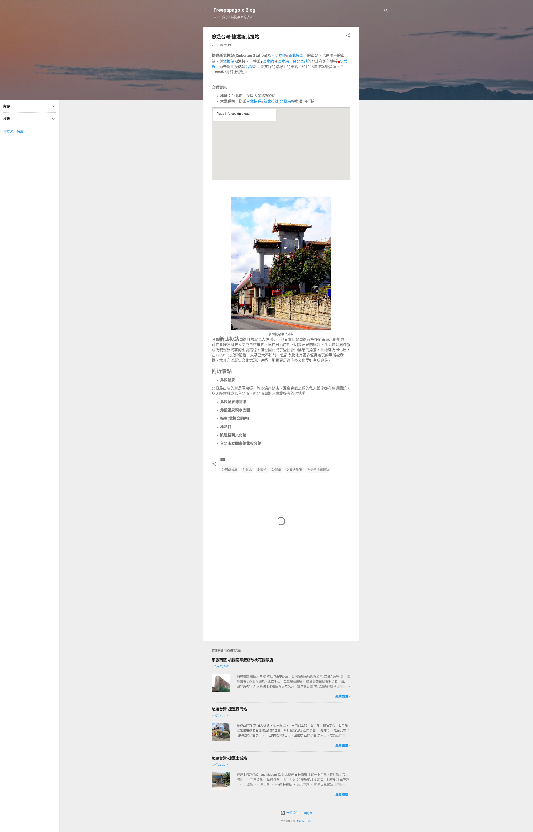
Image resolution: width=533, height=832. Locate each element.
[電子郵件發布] (222, 461)
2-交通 (261, 469)
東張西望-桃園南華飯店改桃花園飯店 (242, 660)
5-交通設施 (294, 469)
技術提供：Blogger (298, 813)
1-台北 (247, 469)
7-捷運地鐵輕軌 (318, 469)
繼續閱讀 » (342, 696)
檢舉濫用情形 (13, 131)
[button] (347, 36)
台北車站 (300, 61)
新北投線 (295, 55)
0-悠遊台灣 (229, 469)
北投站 (228, 61)
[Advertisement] (375, 89)
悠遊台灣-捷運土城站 (229, 758)
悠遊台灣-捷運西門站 (229, 709)
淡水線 (268, 61)
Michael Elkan (304, 821)
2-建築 (276, 469)
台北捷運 (278, 55)
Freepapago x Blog (234, 10)
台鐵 (249, 67)
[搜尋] (386, 11)
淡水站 (283, 61)
